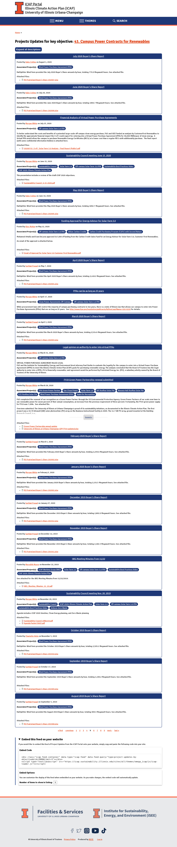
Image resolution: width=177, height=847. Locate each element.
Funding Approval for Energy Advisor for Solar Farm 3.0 (88, 221)
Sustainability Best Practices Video (118, 166)
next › (109, 730)
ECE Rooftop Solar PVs (27, 394)
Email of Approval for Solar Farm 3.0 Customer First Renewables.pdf (52, 253)
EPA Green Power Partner (49, 390)
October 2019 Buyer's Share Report (88, 630)
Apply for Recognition (86, 394)
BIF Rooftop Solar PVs (106, 390)
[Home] (19, 8)
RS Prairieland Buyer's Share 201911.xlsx (41, 551)
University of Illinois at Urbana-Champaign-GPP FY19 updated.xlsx (51, 429)
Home (17, 32)
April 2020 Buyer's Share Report (89, 260)
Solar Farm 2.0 (66, 166)
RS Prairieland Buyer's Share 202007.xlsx (41, 80)
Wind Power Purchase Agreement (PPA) (55, 67)
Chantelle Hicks (32, 636)
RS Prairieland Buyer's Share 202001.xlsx (41, 490)
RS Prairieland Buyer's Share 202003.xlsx (41, 340)
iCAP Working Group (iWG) (50, 569)
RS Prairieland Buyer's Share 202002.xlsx (41, 459)
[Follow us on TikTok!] (104, 833)
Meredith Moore (32, 564)
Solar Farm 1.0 (87, 390)
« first (60, 730)
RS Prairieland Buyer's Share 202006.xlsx (41, 110)
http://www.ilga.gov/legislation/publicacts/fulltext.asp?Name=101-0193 (100, 309)
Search (122, 21)
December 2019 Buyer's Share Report (88, 497)
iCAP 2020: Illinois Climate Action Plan (34, 170)
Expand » (88, 417)
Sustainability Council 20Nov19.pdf (38, 621)
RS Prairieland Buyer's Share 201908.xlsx (41, 724)
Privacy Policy (69, 839)
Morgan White (31, 123)
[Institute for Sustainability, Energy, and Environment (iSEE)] (124, 813)
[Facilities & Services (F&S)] (52, 813)
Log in (99, 839)
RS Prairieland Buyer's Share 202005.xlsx (41, 214)
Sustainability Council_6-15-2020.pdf (39, 183)
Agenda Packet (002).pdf (34, 623)
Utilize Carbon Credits (77, 231)
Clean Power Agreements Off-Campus (55, 302)
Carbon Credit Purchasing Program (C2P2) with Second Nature (116, 231)
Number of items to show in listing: (36, 782)
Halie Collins (30, 62)
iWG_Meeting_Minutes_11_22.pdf (38, 586)
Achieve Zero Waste (59, 608)
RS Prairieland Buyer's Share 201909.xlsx (41, 689)
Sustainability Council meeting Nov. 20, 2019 (88, 593)
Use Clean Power (71, 390)
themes (87, 21)
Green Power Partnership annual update (40, 426)
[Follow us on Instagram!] (86, 833)
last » (116, 730)
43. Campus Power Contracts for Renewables (112, 41)
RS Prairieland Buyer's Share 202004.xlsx (41, 284)
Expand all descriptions (28, 49)
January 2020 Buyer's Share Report (88, 466)
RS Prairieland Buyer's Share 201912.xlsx (41, 521)
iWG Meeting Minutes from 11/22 (88, 558)
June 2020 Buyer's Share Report (88, 87)
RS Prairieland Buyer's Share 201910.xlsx (41, 654)
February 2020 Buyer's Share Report (88, 436)
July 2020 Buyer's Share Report (88, 56)
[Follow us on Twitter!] (79, 833)
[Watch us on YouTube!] (95, 833)
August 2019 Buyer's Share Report (88, 696)
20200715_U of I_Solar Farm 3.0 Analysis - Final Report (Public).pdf (52, 148)
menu (56, 21)
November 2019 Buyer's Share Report (88, 528)
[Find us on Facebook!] (72, 833)
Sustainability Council (48, 166)
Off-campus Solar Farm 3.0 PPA (52, 128)
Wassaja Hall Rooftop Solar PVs (131, 390)
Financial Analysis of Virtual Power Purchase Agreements (88, 117)
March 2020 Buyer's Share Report (88, 316)
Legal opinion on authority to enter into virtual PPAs (88, 347)
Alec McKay (30, 226)
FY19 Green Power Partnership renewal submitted (88, 379)
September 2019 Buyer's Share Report (88, 661)
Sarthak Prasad (31, 266)
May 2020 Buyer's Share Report (88, 190)
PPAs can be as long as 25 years (88, 291)
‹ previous (69, 730)
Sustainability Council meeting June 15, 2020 (88, 155)
